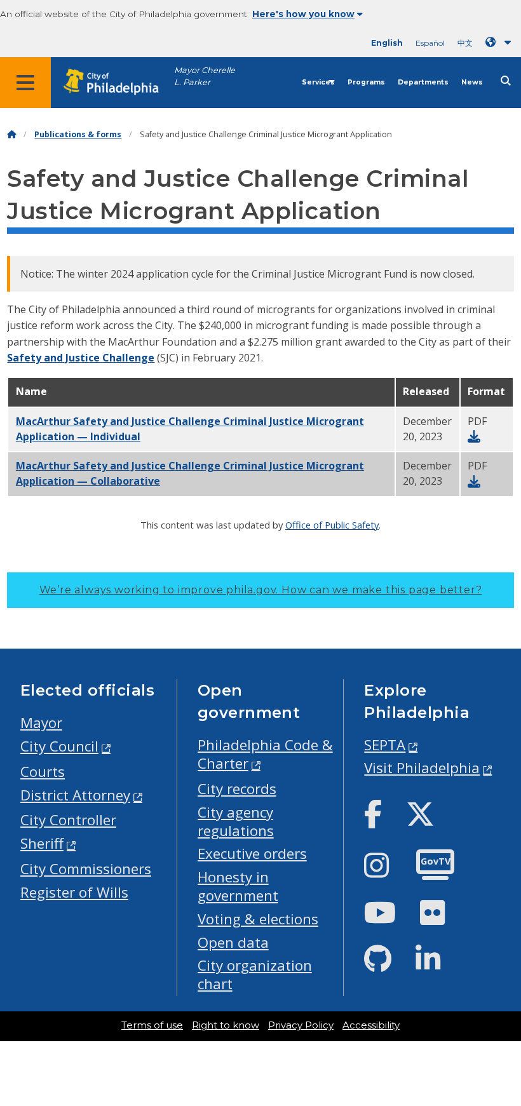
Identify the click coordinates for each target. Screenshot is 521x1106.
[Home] (11, 134)
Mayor (41, 722)
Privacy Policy (301, 1025)
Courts (42, 771)
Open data (233, 942)
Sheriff (42, 843)
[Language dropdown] (500, 42)
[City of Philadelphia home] (118, 82)
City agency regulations (236, 821)
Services (318, 82)
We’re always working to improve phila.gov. (260, 590)
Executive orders (252, 853)
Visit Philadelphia (422, 768)
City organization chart (255, 974)
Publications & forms (77, 134)
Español (430, 43)
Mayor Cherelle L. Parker (204, 76)
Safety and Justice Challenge (80, 358)
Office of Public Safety (332, 524)
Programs (366, 82)
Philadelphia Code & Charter (265, 754)
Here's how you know (303, 14)
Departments (423, 82)
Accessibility (371, 1025)
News (472, 82)
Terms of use (152, 1025)
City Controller (68, 820)
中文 (465, 43)
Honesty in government (238, 886)
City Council (59, 746)
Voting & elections (258, 919)
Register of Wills (74, 892)
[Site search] (506, 81)
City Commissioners (85, 869)
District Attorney (75, 795)
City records (237, 789)
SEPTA (384, 745)
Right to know (225, 1025)
